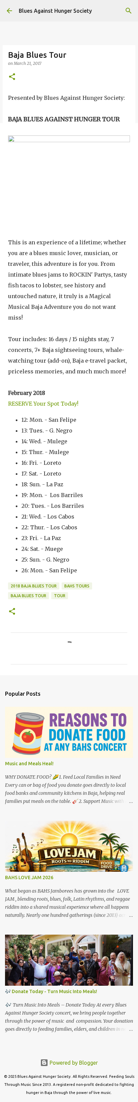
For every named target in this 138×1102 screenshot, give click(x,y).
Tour (59, 596)
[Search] (129, 11)
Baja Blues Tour (28, 596)
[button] (12, 77)
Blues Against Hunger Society (55, 11)
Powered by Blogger (73, 1063)
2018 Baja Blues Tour (34, 586)
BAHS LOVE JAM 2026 (29, 877)
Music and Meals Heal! (29, 763)
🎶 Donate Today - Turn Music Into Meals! (51, 991)
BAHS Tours (76, 586)
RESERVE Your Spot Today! (43, 403)
